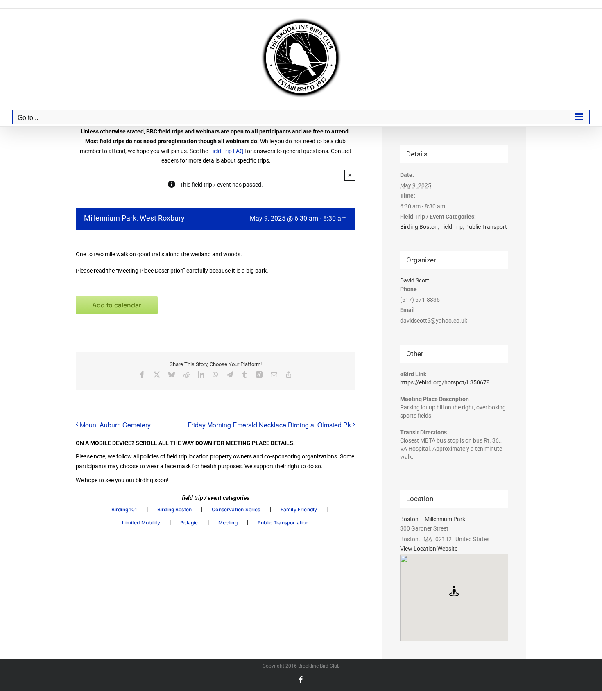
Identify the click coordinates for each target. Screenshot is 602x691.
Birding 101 (124, 509)
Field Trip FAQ (226, 151)
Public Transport (486, 227)
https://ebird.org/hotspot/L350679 (445, 382)
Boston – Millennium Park (432, 519)
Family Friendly (299, 509)
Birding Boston (174, 509)
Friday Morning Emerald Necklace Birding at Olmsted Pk (269, 424)
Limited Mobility (141, 522)
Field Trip (451, 227)
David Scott (414, 280)
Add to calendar (116, 305)
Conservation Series (236, 509)
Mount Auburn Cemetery (115, 424)
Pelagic (189, 522)
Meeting (228, 522)
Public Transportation (283, 522)
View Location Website (428, 548)
